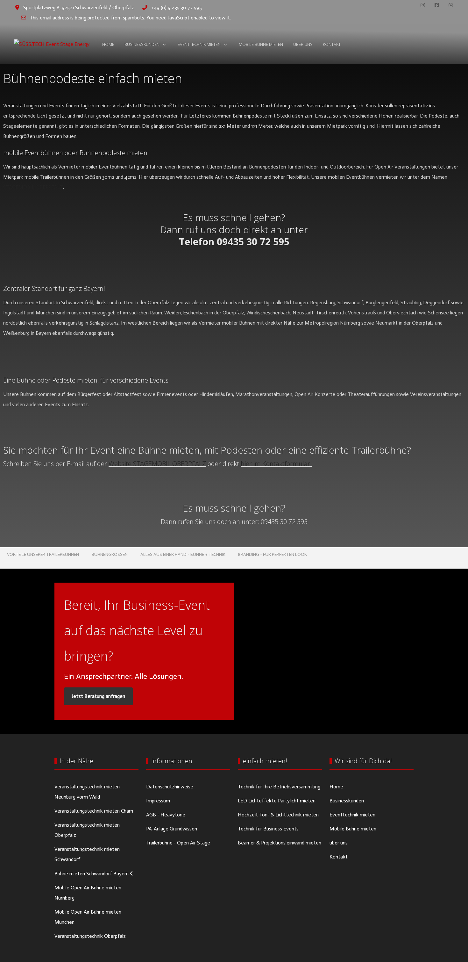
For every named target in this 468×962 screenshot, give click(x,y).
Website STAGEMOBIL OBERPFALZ (157, 463)
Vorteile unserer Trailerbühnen (43, 554)
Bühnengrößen (110, 554)
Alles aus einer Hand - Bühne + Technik (182, 554)
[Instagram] (423, 5)
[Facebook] (437, 5)
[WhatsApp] (451, 5)
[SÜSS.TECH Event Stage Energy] (51, 44)
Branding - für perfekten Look (272, 554)
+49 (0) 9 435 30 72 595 (176, 7)
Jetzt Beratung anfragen (98, 696)
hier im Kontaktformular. (276, 463)
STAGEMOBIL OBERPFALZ (33, 187)
